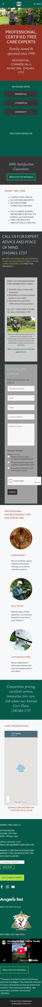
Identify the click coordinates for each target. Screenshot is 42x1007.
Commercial (21, 103)
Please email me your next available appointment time (22, 463)
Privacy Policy (15, 1001)
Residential (21, 94)
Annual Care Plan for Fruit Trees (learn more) (22, 469)
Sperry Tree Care (24, 1004)
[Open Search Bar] (3, 4)
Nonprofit (21, 112)
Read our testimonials (21, 177)
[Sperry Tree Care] (18, 4)
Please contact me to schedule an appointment (22, 457)
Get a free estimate (12, 877)
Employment (27, 1001)
